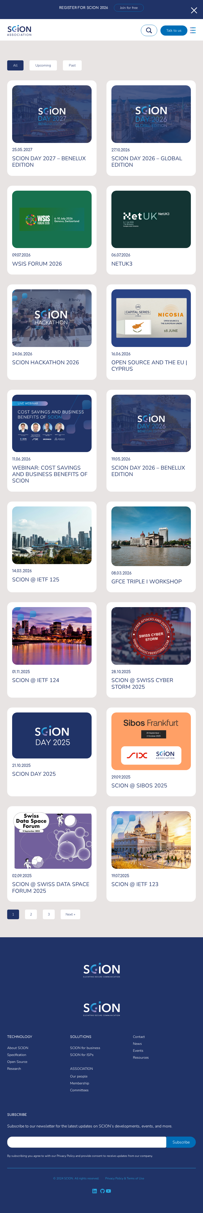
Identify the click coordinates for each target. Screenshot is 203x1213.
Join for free (129, 7)
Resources (141, 1057)
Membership (79, 1083)
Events (138, 1050)
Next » (70, 914)
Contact (139, 1036)
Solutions (80, 1037)
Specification (16, 1055)
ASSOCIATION (81, 1068)
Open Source (17, 1061)
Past (72, 65)
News (137, 1043)
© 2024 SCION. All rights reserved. (76, 1178)
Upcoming (43, 65)
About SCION (17, 1048)
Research (14, 1068)
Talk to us (173, 30)
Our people (78, 1076)
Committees (79, 1090)
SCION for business (85, 1048)
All (15, 65)
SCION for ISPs (82, 1055)
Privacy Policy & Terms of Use (124, 1178)
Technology (19, 1037)
